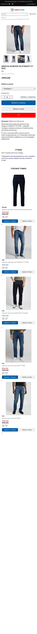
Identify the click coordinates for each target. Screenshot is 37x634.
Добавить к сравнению (28, 97)
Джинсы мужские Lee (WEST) (11, 418)
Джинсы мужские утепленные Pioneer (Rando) (17, 209)
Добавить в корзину (18, 103)
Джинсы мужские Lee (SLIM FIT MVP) (13, 365)
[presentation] (1, 224)
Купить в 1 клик (18, 109)
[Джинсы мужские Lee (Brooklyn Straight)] (18, 293)
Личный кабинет (32, 4)
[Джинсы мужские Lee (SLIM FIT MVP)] (18, 346)
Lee (2, 71)
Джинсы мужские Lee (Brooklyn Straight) (15, 313)
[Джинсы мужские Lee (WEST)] (18, 398)
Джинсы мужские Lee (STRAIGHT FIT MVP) (15, 262)
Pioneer (4, 207)
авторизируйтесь (17, 156)
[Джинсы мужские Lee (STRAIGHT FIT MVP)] (18, 242)
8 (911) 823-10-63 (4, 4)
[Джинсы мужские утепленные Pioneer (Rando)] (18, 189)
